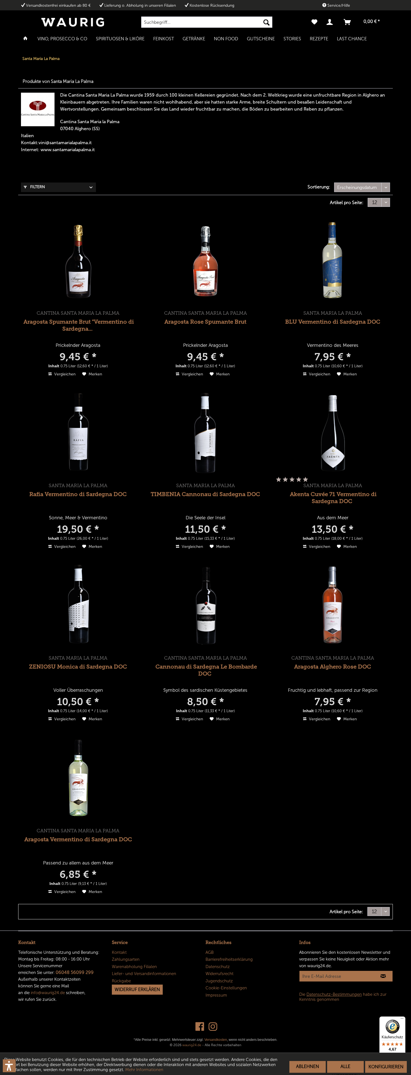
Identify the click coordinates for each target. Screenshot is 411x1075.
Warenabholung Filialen (134, 966)
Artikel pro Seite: (346, 202)
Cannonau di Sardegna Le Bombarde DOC (206, 670)
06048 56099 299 (75, 972)
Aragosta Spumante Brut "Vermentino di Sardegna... (78, 325)
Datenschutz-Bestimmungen (334, 994)
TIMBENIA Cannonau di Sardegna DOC (205, 494)
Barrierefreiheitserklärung (229, 959)
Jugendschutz (219, 980)
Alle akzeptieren (345, 1068)
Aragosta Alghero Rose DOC (332, 666)
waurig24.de (191, 1045)
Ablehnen (307, 1066)
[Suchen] (266, 22)
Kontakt (119, 952)
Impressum (216, 995)
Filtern (37, 186)
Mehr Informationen (144, 1069)
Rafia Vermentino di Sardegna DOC (78, 494)
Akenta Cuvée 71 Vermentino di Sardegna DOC (333, 497)
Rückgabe (121, 980)
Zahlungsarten (126, 959)
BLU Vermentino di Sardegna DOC (333, 321)
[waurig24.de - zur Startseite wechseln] (72, 22)
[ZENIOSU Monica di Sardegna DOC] (78, 606)
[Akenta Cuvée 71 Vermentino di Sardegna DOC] (332, 433)
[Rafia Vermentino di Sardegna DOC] (78, 433)
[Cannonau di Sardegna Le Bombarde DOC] (205, 606)
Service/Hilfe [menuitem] (338, 5)
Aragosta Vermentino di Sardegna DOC (78, 839)
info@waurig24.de (48, 992)
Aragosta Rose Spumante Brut (205, 321)
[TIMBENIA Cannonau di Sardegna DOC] (205, 433)
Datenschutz (218, 966)
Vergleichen (64, 374)
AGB (210, 952)
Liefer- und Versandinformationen (144, 973)
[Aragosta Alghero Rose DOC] (332, 606)
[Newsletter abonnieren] (383, 976)
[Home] (25, 38)
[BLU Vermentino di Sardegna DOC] (332, 261)
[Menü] (402, 1019)
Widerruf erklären (137, 989)
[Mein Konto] (330, 22)
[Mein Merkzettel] (314, 22)
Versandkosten (215, 1040)
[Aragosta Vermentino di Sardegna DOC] (78, 779)
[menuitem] (206, 22)
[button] (9, 1065)
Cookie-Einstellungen (226, 987)
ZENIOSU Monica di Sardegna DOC (78, 666)
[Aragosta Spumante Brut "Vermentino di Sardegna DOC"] (78, 261)
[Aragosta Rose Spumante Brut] (205, 261)
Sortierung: (319, 187)
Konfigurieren (386, 1066)
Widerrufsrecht (219, 973)
